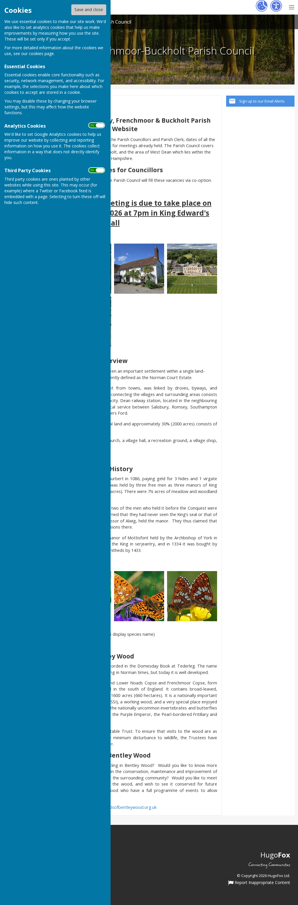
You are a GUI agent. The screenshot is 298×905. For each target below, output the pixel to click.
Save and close (88, 9)
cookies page (41, 53)
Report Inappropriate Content (261, 883)
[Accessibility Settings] (276, 6)
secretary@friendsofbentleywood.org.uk (118, 807)
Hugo (275, 855)
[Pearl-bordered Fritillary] (139, 595)
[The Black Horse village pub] (139, 268)
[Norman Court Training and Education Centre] (192, 268)
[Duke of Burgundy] (192, 595)
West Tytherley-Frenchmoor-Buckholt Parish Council (133, 50)
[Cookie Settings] (261, 6)
